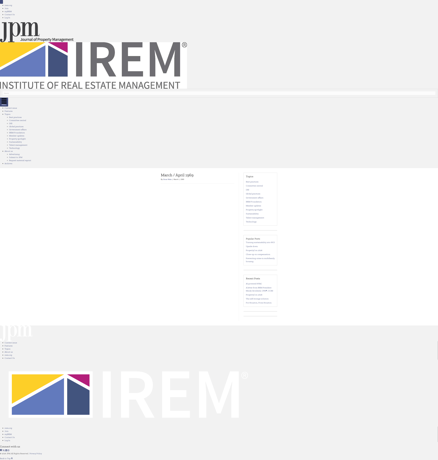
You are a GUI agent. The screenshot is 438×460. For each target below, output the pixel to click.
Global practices (16, 126)
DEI (10, 123)
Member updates (16, 135)
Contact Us (10, 14)
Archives (8, 163)
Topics (7, 114)
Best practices (15, 117)
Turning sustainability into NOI (260, 242)
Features (9, 111)
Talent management (18, 145)
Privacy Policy (36, 453)
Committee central (17, 120)
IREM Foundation (17, 132)
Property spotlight (17, 139)
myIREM (8, 11)
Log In (7, 17)
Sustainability (15, 142)
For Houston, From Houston (259, 302)
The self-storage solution (257, 298)
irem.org (8, 5)
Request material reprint (20, 160)
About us (9, 151)
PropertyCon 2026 (254, 250)
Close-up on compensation (258, 254)
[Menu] (1, 2)
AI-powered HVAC (254, 283)
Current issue (11, 108)
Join (6, 8)
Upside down (252, 246)
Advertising (14, 154)
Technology (14, 148)
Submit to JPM (15, 157)
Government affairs (18, 129)
